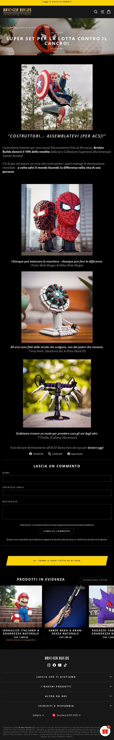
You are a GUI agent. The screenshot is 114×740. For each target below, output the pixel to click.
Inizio (5, 27)
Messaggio (10, 501)
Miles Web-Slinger (71, 265)
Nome (6, 473)
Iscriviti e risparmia (56, 705)
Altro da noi (56, 696)
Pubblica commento (57, 531)
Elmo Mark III (76, 351)
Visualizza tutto (95, 580)
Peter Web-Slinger (43, 265)
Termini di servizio (86, 539)
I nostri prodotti (56, 686)
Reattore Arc (54, 351)
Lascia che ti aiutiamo (56, 676)
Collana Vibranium (63, 437)
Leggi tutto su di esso (24, 27)
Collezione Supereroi (78, 152)
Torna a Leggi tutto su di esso (59, 560)
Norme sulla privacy (63, 539)
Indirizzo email (13, 487)
